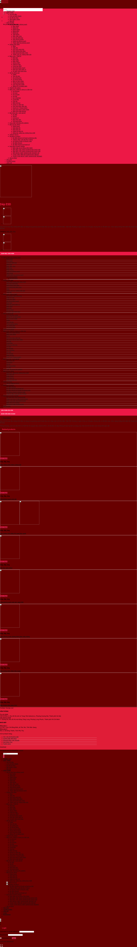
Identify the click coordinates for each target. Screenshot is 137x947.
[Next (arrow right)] (2, 946)
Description (7, 418)
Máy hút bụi (16, 103)
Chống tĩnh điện (15, 44)
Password (4, 935)
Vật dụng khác (17, 121)
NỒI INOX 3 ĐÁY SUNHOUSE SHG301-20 (26, 153)
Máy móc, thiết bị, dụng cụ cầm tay (21, 89)
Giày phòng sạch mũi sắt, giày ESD (11, 602)
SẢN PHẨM (10, 23)
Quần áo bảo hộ (18, 131)
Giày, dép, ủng (17, 36)
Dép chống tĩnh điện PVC (8, 705)
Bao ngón (16, 26)
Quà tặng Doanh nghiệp (17, 146)
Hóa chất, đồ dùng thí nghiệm (19, 123)
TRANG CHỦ (10, 11)
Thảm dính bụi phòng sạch (21, 43)
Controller (16, 99)
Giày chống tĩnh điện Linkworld (10, 465)
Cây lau (15, 101)
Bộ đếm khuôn (17, 143)
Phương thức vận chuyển (11, 740)
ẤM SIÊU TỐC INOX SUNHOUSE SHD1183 (26, 151)
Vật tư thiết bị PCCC (12, 383)
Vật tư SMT (16, 63)
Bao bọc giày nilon (6, 568)
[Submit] (3, 13)
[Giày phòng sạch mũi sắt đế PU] (7, 215)
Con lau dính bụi (18, 38)
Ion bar (15, 96)
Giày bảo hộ (16, 128)
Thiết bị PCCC (14, 134)
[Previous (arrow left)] (0, 946)
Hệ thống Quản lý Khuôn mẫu (22, 141)
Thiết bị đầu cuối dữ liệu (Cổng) (23, 139)
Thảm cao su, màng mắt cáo (22, 54)
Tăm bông (16, 34)
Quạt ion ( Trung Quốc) (20, 108)
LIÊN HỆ (9, 163)
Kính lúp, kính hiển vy (19, 69)
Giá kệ (15, 116)
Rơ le (8, 336)
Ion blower (16, 91)
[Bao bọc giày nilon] (7, 223)
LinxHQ (20, 750)
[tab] (70, 418)
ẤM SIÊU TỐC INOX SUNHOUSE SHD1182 (26, 149)
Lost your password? (7, 941)
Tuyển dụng (7, 744)
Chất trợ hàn (17, 64)
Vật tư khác (13, 158)
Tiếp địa (15, 48)
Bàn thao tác (17, 119)
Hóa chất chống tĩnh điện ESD (16, 282)
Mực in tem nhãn (18, 81)
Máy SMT (16, 61)
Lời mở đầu (13, 14)
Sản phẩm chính (15, 19)
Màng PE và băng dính (20, 86)
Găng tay (15, 28)
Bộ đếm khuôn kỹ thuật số (21, 144)
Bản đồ (12, 21)
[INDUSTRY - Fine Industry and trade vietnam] (4, 1)
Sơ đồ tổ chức (14, 18)
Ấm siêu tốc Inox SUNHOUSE (15, 397)
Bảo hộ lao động (15, 124)
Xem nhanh (3, 458)
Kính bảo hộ (16, 129)
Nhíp (14, 46)
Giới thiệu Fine (7, 742)
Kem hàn (15, 59)
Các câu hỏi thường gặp (11, 737)
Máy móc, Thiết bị (15, 56)
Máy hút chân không (19, 111)
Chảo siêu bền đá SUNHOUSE (16, 401)
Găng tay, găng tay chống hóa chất (24, 133)
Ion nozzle (16, 94)
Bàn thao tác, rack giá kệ (18, 113)
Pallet (14, 74)
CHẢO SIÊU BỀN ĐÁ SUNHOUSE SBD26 (26, 154)
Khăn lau (15, 33)
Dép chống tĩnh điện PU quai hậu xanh (13, 533)
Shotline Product (15, 136)
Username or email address (9, 931)
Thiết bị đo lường (15, 88)
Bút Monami (14, 278)
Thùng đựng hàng (18, 83)
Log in (14, 938)
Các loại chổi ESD (18, 49)
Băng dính (16, 31)
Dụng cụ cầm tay (18, 104)
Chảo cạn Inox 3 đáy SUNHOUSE (17, 399)
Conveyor (16, 118)
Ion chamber (17, 98)
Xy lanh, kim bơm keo (20, 71)
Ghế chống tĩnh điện (19, 51)
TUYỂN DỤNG (10, 161)
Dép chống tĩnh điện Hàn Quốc (10, 671)
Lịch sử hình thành (15, 16)
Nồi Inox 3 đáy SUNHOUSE (15, 404)
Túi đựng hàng (17, 79)
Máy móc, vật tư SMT (10, 294)
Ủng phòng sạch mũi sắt (8, 499)
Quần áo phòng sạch (19, 41)
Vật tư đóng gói (15, 73)
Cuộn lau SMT (17, 66)
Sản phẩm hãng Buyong (14, 296)
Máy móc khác (11, 334)
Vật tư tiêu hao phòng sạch (18, 24)
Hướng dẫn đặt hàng (9, 738)
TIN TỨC (9, 159)
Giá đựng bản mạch (19, 68)
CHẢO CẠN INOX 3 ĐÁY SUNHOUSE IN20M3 (27, 156)
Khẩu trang (16, 29)
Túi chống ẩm (17, 78)
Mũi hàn (15, 58)
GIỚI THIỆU (10, 13)
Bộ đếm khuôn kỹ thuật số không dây (25, 138)
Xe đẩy (15, 114)
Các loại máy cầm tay (20, 106)
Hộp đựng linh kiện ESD (20, 53)
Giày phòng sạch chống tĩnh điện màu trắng (15, 636)
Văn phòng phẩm (18, 39)
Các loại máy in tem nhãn (21, 109)
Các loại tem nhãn (18, 84)
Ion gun (15, 93)
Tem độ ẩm (16, 76)
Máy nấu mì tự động (12, 402)
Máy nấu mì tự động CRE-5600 (23, 148)
